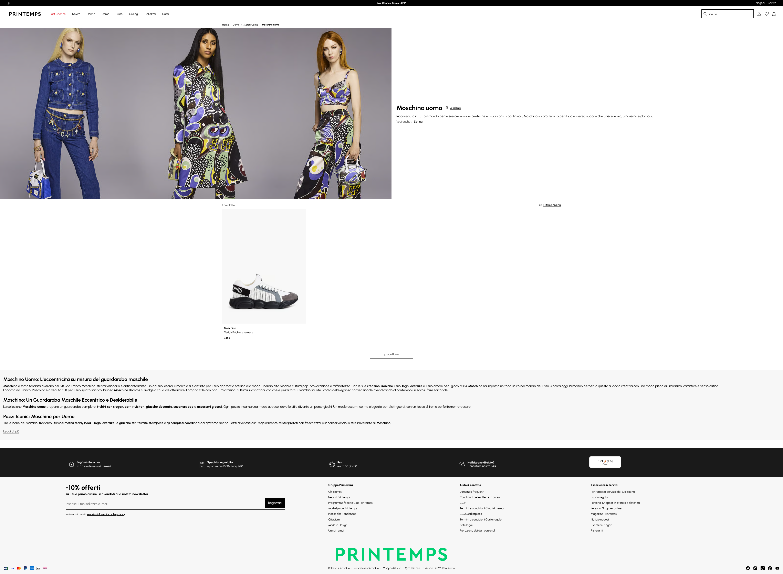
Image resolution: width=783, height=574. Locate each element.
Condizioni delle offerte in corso (480, 497)
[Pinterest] (770, 568)
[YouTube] (777, 568)
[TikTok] (762, 568)
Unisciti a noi (336, 530)
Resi (339, 462)
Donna (418, 121)
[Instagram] (755, 568)
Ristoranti (597, 530)
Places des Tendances (342, 514)
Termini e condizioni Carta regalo (481, 519)
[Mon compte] (759, 13)
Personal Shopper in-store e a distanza (615, 503)
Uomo (236, 24)
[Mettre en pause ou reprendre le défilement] (8, 3)
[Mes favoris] (766, 13)
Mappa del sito (392, 568)
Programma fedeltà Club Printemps (350, 503)
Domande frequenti (472, 492)
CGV (463, 503)
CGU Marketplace (471, 514)
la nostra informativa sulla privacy (106, 514)
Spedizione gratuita (220, 462)
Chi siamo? (335, 492)
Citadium (334, 519)
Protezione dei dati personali (477, 530)
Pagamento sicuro (88, 462)
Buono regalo (599, 497)
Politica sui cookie (339, 568)
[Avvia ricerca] (705, 14)
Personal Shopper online (606, 508)
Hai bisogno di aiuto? (481, 462)
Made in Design (337, 525)
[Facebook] (747, 568)
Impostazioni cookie (366, 568)
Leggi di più (11, 431)
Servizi (772, 3)
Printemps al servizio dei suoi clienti (613, 492)
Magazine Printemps (604, 514)
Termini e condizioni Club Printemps (482, 508)
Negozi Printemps (339, 497)
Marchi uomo (250, 24)
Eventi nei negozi (602, 525)
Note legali (466, 525)
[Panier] (774, 13)
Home (225, 24)
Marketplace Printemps (342, 508)
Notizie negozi (600, 519)
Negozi (760, 3)
